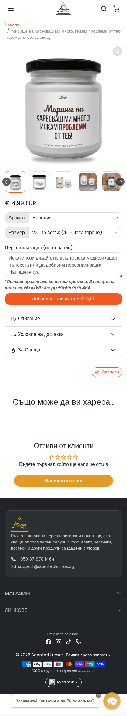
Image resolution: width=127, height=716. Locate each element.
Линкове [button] (16, 610)
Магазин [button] (17, 593)
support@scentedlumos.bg (46, 566)
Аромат (17, 217)
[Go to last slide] (6, 182)
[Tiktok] (69, 641)
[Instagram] (58, 641)
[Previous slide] (12, 412)
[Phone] (79, 641)
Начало (12, 25)
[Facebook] (48, 641)
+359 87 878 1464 (36, 559)
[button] (11, 8)
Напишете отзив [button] (64, 480)
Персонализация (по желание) (39, 247)
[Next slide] (120, 182)
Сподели (110, 372)
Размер (17, 232)
